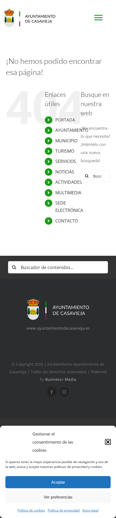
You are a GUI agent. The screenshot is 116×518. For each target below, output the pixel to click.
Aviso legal (90, 510)
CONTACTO (66, 221)
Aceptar (58, 482)
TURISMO (64, 151)
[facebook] (52, 392)
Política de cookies (31, 510)
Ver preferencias (58, 497)
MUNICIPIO (66, 141)
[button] (108, 442)
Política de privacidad (64, 510)
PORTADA (65, 120)
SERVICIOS (65, 161)
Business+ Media (60, 379)
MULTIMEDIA (68, 193)
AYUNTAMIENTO (71, 130)
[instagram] (64, 392)
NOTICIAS (64, 172)
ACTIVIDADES (68, 182)
